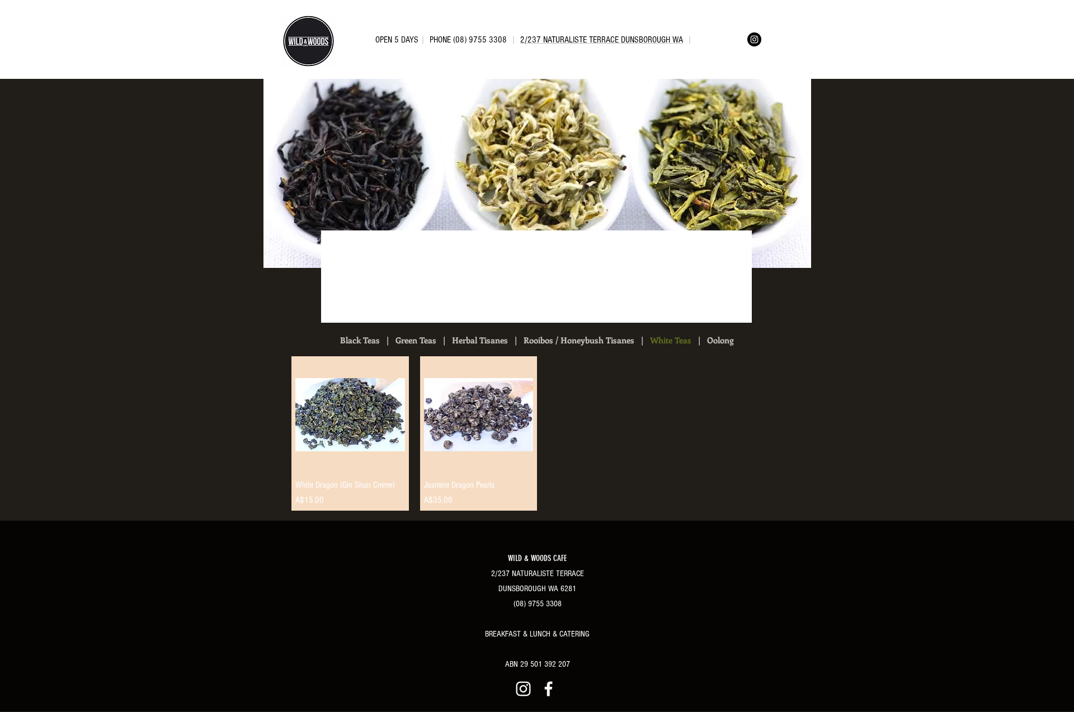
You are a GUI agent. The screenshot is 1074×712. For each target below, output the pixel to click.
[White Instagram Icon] (523, 689)
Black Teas (360, 340)
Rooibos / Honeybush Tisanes (579, 340)
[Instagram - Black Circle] (754, 39)
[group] (542, 433)
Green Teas (415, 340)
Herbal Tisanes (480, 340)
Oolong (720, 340)
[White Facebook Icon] (548, 689)
